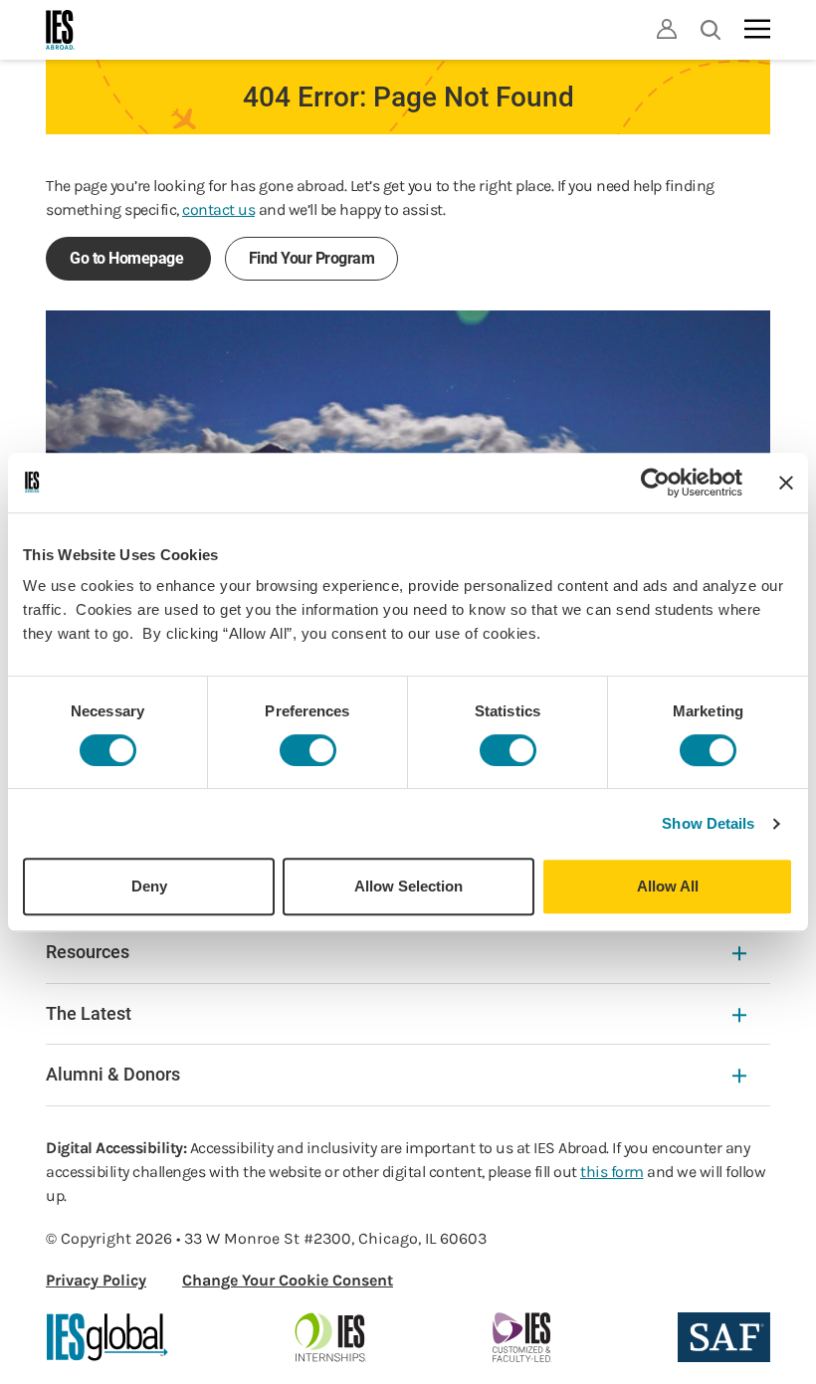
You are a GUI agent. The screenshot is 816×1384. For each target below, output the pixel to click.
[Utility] (667, 29)
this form (612, 1171)
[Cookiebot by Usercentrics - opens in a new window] (655, 482)
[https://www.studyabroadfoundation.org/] (724, 1337)
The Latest (88, 1013)
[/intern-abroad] (331, 1337)
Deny (149, 886)
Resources (87, 951)
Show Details (708, 823)
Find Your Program (312, 258)
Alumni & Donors (113, 1074)
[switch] (308, 750)
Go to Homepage (128, 258)
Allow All (668, 886)
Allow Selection (408, 886)
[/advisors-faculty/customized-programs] (522, 1337)
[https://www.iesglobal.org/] (107, 1337)
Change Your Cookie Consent (287, 1280)
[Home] (61, 30)
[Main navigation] (757, 29)
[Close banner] (786, 483)
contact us (218, 209)
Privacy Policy (96, 1280)
